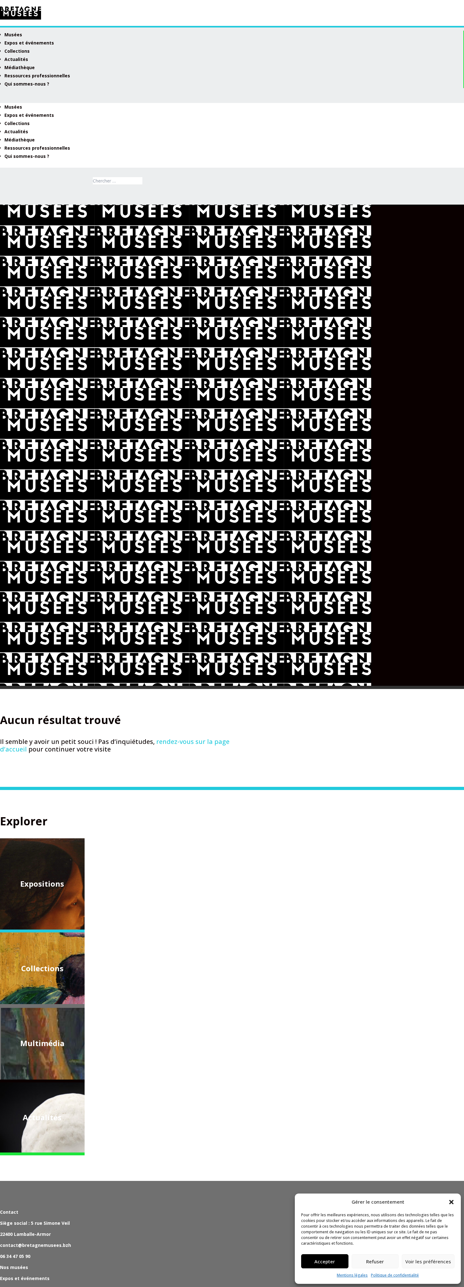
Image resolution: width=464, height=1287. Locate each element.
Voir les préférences (428, 1261)
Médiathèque (19, 67)
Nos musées (14, 1267)
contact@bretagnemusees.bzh (35, 1245)
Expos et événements (29, 43)
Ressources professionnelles (37, 76)
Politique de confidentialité (395, 1275)
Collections (17, 51)
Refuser (375, 1261)
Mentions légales (352, 1275)
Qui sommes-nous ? (26, 84)
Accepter (324, 1261)
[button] (451, 1202)
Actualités (16, 59)
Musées (13, 35)
